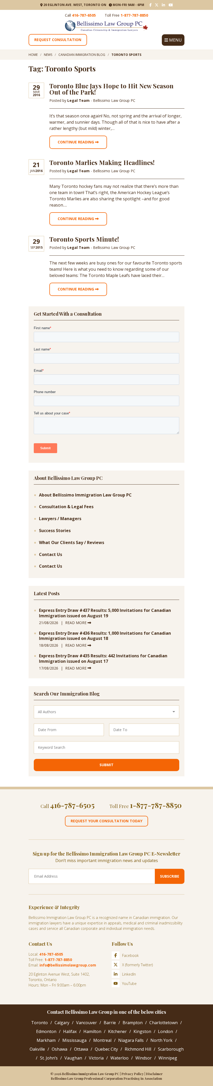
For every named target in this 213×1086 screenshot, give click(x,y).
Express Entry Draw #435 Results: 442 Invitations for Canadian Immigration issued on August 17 (103, 658)
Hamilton (92, 1031)
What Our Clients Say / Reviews (71, 542)
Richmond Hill (138, 1049)
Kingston (142, 1031)
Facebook (130, 955)
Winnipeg (167, 1058)
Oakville (37, 1049)
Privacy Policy (133, 1074)
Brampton (133, 1022)
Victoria (96, 1058)
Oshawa (59, 1049)
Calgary (62, 1022)
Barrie (110, 1022)
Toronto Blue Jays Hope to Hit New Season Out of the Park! (111, 89)
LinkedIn (129, 974)
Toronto (39, 1022)
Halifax (70, 1031)
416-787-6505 (84, 15)
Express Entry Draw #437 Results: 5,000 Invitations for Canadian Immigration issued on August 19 (105, 613)
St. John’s (49, 1058)
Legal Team (79, 100)
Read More (76, 622)
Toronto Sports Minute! (84, 239)
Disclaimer (154, 1074)
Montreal (102, 1040)
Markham (46, 1040)
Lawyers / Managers (60, 518)
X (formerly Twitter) (137, 964)
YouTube (129, 983)
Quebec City (106, 1049)
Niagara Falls (131, 1040)
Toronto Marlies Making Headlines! (102, 162)
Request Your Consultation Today (106, 820)
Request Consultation (57, 39)
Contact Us (50, 554)
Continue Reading (76, 142)
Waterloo (119, 1058)
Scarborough (171, 1049)
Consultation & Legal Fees (66, 506)
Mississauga (74, 1040)
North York (161, 1040)
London (165, 1031)
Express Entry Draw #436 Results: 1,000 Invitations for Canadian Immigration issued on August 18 (105, 636)
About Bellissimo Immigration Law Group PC (85, 495)
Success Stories (55, 530)
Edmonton (46, 1031)
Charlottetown (163, 1022)
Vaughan (73, 1058)
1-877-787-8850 (134, 15)
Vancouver (86, 1022)
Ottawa (81, 1049)
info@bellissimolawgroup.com (67, 965)
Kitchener (117, 1031)
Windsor (143, 1058)
